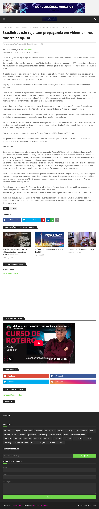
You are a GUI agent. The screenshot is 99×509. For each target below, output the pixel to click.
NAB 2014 (27, 439)
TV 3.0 (33, 443)
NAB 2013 (17, 439)
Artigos (17, 431)
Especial (84, 431)
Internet (16, 27)
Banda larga (27, 431)
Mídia (66, 435)
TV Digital (42, 443)
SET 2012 (67, 439)
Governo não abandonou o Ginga (81, 249)
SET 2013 (77, 439)
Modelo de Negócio (78, 435)
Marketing (43, 435)
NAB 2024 (37, 439)
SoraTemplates (16, 505)
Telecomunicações (21, 443)
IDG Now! (28, 50)
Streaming (7, 443)
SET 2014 (87, 439)
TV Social (52, 443)
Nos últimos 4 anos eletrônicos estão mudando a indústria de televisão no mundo (15, 252)
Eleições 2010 (73, 431)
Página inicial (7, 27)
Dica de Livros (50, 431)
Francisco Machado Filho (26, 44)
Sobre (86, 505)
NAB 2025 (47, 439)
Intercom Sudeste (10, 435)
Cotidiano (38, 431)
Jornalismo (32, 435)
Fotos (92, 431)
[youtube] (26, 376)
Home (80, 505)
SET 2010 (57, 439)
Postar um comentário (11, 273)
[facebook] (73, 376)
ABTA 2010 (7, 431)
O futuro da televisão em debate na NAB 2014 (49, 250)
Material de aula (55, 435)
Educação (61, 431)
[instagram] (73, 382)
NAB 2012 (7, 439)
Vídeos (61, 443)
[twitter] (26, 382)
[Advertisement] (49, 295)
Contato (93, 505)
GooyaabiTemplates (40, 505)
